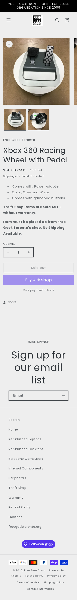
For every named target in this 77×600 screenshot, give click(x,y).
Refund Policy (19, 507)
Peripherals (17, 478)
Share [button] (12, 302)
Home (13, 429)
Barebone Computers (26, 459)
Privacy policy (56, 575)
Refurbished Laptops (25, 439)
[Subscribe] (63, 396)
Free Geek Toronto (36, 570)
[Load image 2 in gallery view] (38, 120)
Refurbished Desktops (26, 449)
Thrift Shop (18, 488)
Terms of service (28, 582)
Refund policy (34, 575)
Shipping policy (53, 582)
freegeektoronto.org (25, 527)
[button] (8, 20)
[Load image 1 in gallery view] (15, 120)
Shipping (9, 176)
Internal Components (26, 468)
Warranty (16, 497)
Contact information (40, 589)
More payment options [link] (38, 290)
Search (14, 420)
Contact (15, 517)
